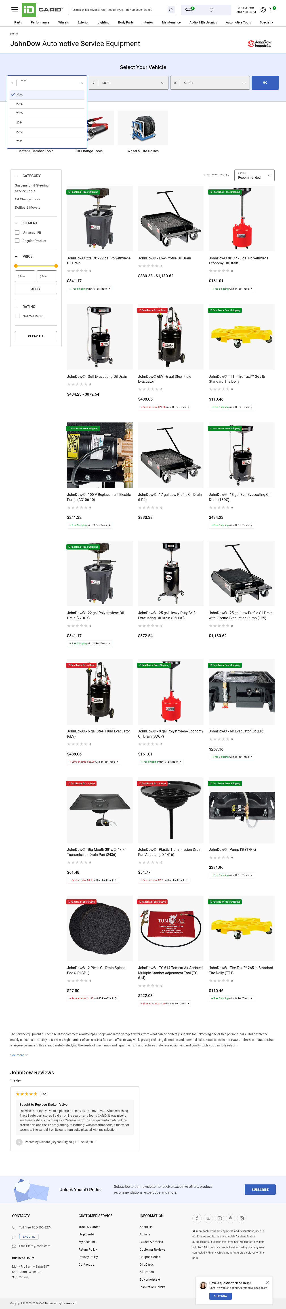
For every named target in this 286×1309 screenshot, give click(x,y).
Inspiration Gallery (152, 1287)
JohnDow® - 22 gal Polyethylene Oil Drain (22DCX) (95, 615)
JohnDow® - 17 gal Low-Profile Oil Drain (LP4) (170, 497)
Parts (18, 22)
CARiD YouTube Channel (219, 1218)
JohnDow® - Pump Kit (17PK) (232, 849)
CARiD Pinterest (230, 1218)
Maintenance (171, 22)
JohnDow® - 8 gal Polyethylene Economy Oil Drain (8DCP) (170, 733)
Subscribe (260, 1189)
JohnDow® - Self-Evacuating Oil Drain (97, 376)
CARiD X (208, 1218)
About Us (146, 1227)
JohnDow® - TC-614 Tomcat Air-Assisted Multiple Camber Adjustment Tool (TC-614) (170, 973)
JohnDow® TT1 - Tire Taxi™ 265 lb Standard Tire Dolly (237, 379)
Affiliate (145, 1234)
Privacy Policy (88, 1257)
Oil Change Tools (27, 199)
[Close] (267, 1282)
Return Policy (88, 1249)
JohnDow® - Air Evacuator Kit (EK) (236, 731)
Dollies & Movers (27, 208)
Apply (36, 289)
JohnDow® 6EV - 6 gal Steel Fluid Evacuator (164, 379)
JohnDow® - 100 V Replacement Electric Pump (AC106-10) (99, 497)
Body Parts (126, 22)
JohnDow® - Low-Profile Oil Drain (164, 258)
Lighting (103, 22)
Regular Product (34, 241)
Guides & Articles (151, 1242)
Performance (40, 22)
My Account (87, 1242)
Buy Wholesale (150, 1279)
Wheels (63, 22)
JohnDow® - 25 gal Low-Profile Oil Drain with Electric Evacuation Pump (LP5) (241, 615)
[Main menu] (14, 9)
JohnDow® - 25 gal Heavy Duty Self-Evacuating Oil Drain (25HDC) (167, 615)
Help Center (87, 1234)
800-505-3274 (246, 12)
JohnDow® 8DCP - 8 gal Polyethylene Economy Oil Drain (238, 260)
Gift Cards (147, 1264)
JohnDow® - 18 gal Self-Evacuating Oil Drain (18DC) (239, 497)
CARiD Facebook (197, 1218)
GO (265, 82)
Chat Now (220, 1296)
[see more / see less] (19, 1055)
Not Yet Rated (33, 316)
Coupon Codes (150, 1257)
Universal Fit (32, 233)
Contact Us (86, 1264)
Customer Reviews (152, 1249)
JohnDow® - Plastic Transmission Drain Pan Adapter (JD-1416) (169, 852)
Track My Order (89, 1227)
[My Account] (263, 9)
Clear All (36, 336)
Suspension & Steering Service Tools (31, 188)
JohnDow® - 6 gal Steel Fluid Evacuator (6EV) (98, 733)
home (14, 33)
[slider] (16, 266)
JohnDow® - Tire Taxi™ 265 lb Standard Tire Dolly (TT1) (241, 970)
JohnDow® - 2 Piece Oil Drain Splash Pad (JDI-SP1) (96, 970)
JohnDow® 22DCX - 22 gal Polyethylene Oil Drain (98, 260)
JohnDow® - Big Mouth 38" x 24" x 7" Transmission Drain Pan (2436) (96, 852)
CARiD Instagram (241, 1218)
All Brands (147, 1272)
